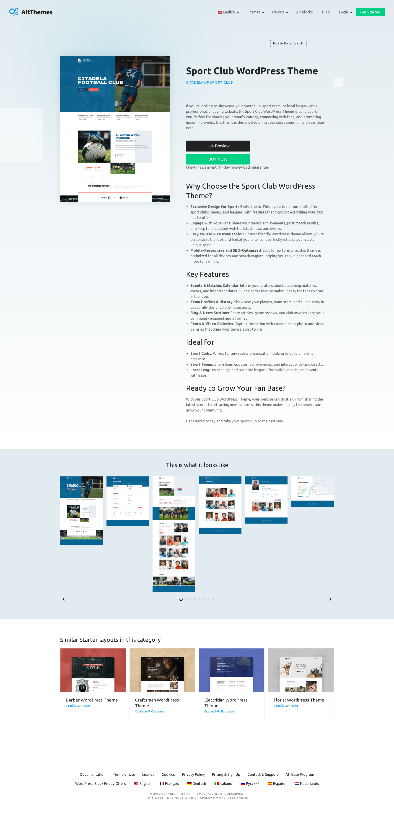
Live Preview (218, 146)
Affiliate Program (299, 774)
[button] (63, 599)
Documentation (93, 774)
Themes (253, 12)
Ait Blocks (304, 12)
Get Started (370, 12)
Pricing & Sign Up (226, 774)
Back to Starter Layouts (288, 43)
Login (343, 12)
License (148, 774)
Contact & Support (262, 774)
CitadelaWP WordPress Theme (221, 797)
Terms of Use (124, 774)
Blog (326, 12)
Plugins (278, 12)
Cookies (168, 774)
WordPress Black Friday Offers (100, 783)
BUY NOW (218, 159)
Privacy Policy (193, 774)
